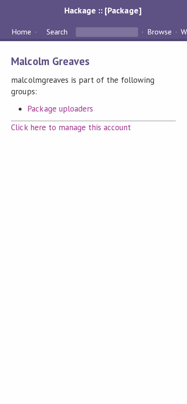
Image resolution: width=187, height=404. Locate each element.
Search (57, 31)
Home (21, 31)
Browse (159, 31)
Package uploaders (60, 108)
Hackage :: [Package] (102, 10)
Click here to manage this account (71, 127)
